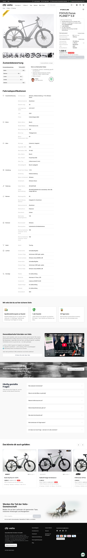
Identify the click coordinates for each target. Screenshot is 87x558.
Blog (33, 542)
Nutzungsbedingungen (37, 539)
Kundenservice (35, 530)
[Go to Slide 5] (27, 55)
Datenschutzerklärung (37, 536)
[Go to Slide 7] (39, 55)
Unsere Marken (48, 527)
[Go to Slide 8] (44, 55)
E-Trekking (13, 8)
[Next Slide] (51, 32)
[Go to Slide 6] (33, 55)
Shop (4, 8)
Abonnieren (37, 516)
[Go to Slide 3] (16, 55)
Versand (47, 530)
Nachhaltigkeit (35, 527)
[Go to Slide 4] (22, 55)
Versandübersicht (68, 24)
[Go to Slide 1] (5, 55)
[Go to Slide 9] (50, 55)
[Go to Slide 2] (11, 55)
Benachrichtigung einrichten (76, 369)
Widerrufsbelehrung (11, 545)
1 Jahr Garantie (65, 25)
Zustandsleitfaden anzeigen (46, 63)
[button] (28, 31)
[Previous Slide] (4, 32)
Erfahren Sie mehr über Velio (22, 355)
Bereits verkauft (72, 57)
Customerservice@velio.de (62, 528)
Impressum (34, 533)
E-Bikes (8, 8)
